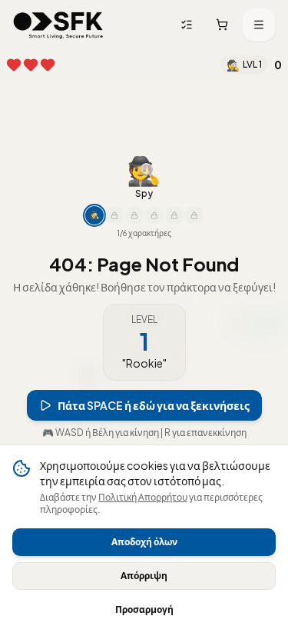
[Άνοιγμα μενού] (259, 25)
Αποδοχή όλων (144, 542)
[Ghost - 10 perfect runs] (134, 233)
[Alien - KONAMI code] (194, 233)
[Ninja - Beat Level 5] (114, 233)
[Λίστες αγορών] (186, 24)
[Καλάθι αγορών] (222, 24)
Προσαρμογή (144, 609)
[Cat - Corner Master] (174, 233)
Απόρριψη (144, 575)
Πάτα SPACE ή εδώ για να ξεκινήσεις (154, 423)
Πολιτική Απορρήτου (142, 497)
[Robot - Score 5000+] (154, 233)
